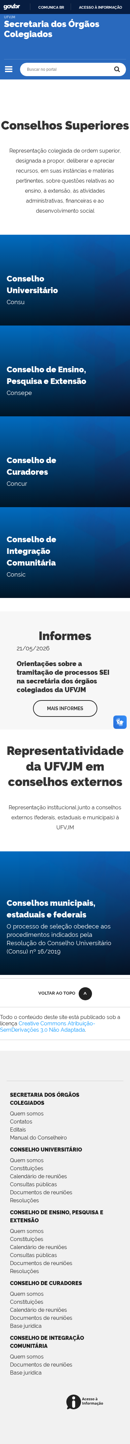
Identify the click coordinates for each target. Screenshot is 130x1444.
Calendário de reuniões (38, 1176)
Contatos (21, 1121)
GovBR (11, 7)
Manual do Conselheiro (38, 1137)
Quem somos (27, 1113)
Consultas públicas (33, 1184)
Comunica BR (51, 7)
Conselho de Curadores (46, 1283)
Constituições (26, 1168)
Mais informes (65, 708)
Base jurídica (26, 1326)
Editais (18, 1129)
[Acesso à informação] (85, 1402)
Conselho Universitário (46, 1150)
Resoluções (24, 1200)
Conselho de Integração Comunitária (31, 551)
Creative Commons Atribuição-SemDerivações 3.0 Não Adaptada (47, 1026)
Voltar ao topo (56, 993)
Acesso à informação (100, 7)
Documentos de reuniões (41, 1192)
